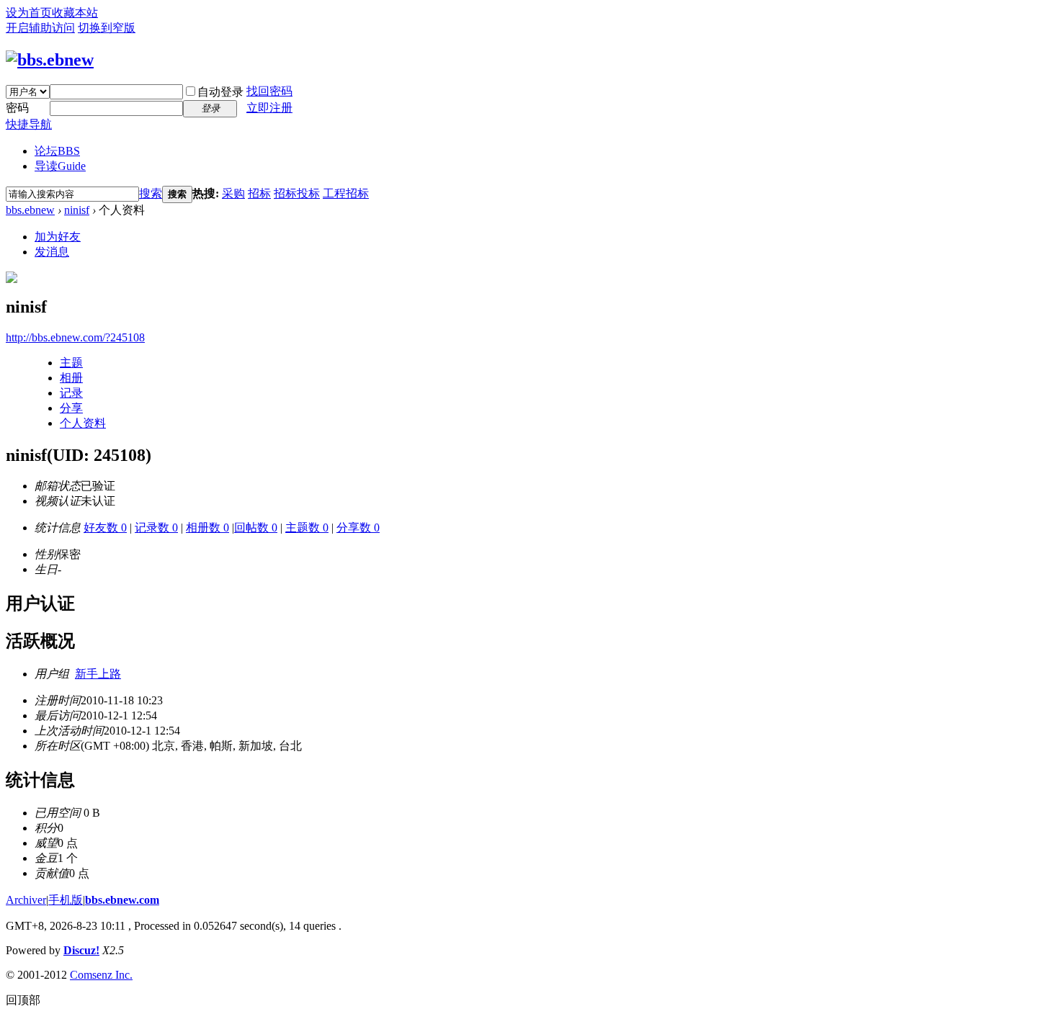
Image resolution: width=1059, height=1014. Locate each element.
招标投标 (297, 193)
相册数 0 (207, 527)
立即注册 (269, 108)
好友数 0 (105, 527)
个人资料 (83, 423)
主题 (71, 362)
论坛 (57, 151)
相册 (71, 378)
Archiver (26, 900)
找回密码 (269, 91)
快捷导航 (29, 124)
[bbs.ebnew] (50, 59)
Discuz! (81, 950)
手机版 (65, 900)
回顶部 (23, 1000)
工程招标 (346, 193)
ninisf (76, 210)
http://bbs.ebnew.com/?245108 (75, 337)
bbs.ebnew (30, 210)
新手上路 (98, 674)
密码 (17, 108)
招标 (259, 193)
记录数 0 (156, 527)
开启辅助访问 (40, 28)
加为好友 (58, 236)
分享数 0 (358, 527)
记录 (71, 393)
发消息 (52, 252)
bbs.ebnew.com (122, 900)
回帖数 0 (255, 527)
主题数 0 (307, 527)
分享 (71, 408)
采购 (233, 193)
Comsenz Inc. (101, 975)
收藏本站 (75, 12)
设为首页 (29, 12)
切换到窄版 (106, 28)
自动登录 (220, 92)
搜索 (150, 193)
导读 (60, 166)
